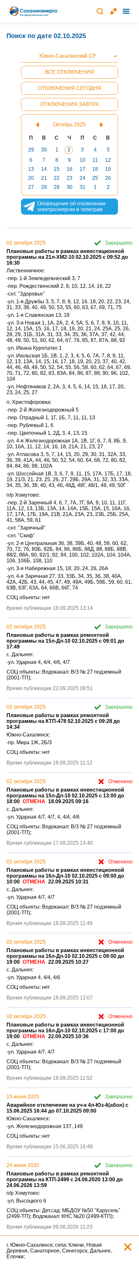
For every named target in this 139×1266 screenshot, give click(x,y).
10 (82, 160)
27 (31, 187)
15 (56, 169)
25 (95, 178)
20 (31, 178)
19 (108, 169)
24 (82, 178)
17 (82, 169)
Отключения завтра (69, 104)
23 (69, 178)
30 (44, 149)
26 (108, 178)
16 (69, 169)
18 (95, 169)
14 (44, 169)
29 (31, 149)
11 (95, 160)
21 (44, 178)
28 (44, 187)
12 (108, 160)
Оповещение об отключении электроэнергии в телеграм (71, 206)
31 (82, 187)
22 (56, 178)
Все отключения (69, 72)
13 (31, 169)
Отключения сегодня (70, 88)
